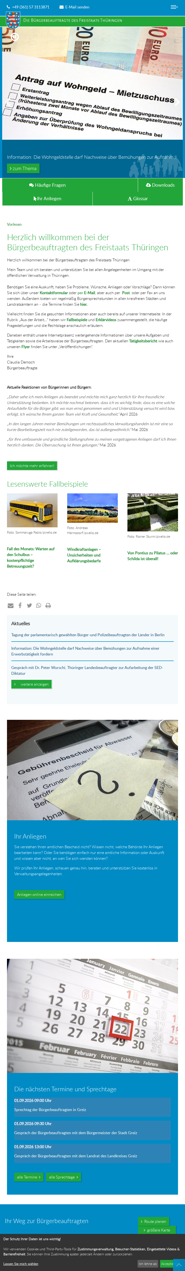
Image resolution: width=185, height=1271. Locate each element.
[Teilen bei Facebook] (20, 605)
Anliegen (49, 198)
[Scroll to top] (179, 1265)
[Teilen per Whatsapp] (39, 605)
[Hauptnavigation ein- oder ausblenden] (174, 11)
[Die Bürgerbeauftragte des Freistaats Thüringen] (66, 20)
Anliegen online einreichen (39, 894)
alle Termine (28, 1177)
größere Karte (157, 1230)
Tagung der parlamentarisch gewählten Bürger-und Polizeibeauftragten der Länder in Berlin (88, 634)
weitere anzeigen (34, 684)
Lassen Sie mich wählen (20, 1263)
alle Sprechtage (63, 1177)
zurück (9, 107)
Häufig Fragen (50, 185)
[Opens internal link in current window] (67, 580)
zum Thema (24, 168)
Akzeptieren (169, 1263)
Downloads (163, 185)
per (86, 292)
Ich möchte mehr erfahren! (32, 465)
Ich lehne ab (148, 1263)
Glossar (140, 198)
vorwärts (175, 107)
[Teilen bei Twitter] (29, 605)
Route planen (154, 1221)
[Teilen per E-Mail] (10, 605)
